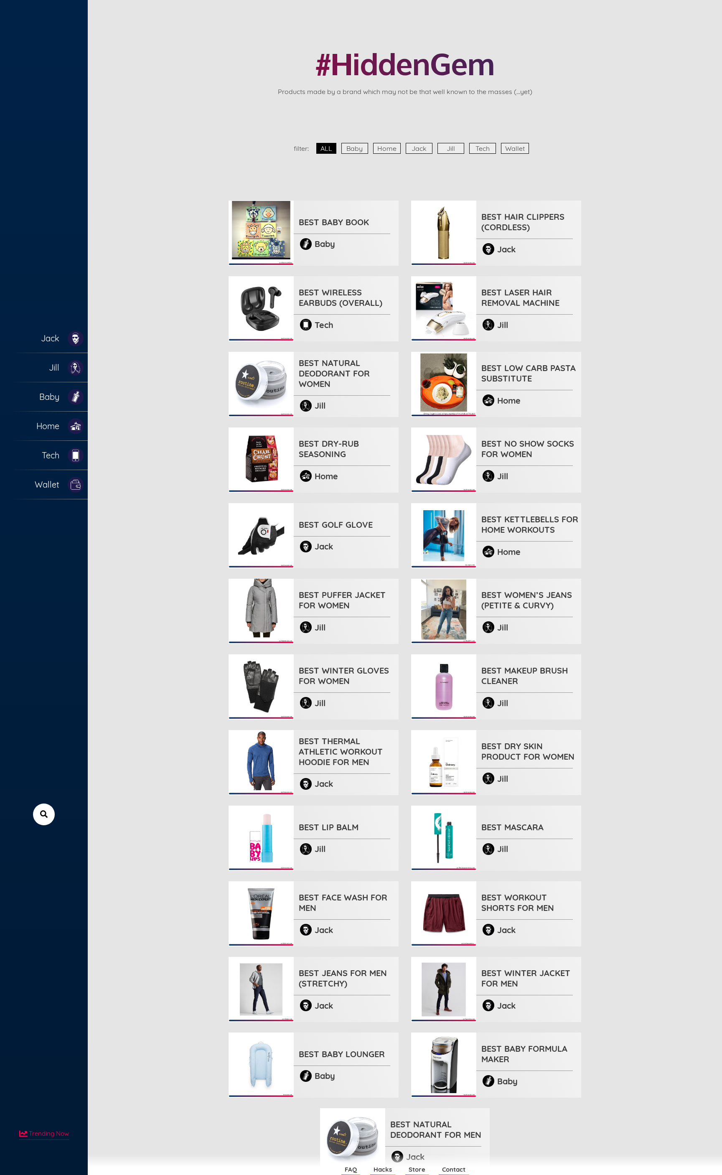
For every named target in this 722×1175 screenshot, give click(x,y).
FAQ (351, 1169)
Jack (419, 148)
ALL (326, 148)
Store (417, 1169)
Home (387, 148)
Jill (451, 148)
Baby (354, 148)
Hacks (383, 1169)
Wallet (515, 148)
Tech (482, 148)
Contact (453, 1169)
